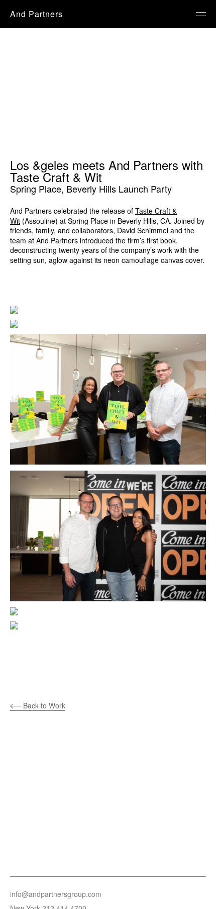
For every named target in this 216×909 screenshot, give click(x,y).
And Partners (36, 14)
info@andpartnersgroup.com (55, 894)
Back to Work (43, 705)
